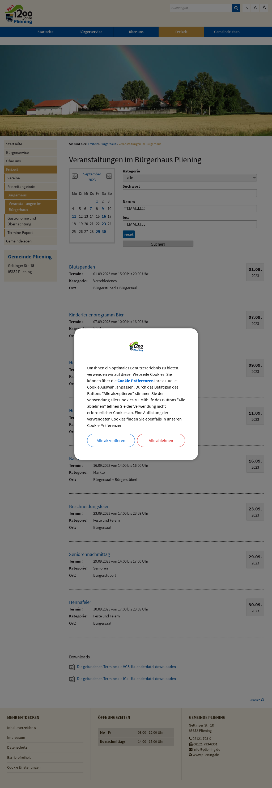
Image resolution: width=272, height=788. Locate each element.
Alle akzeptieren (111, 440)
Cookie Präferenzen (135, 380)
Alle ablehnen (161, 440)
